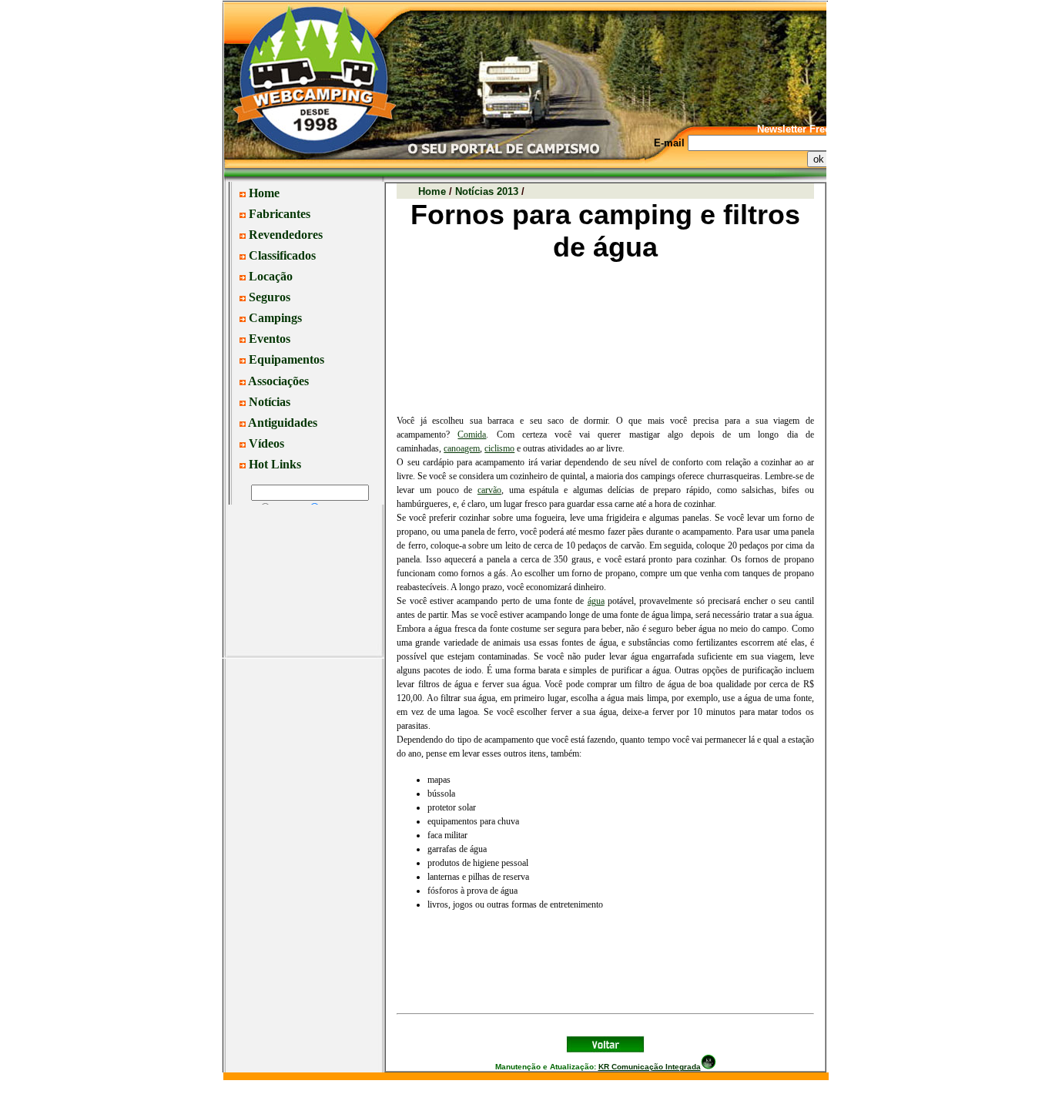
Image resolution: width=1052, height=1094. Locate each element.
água (596, 601)
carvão (489, 490)
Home (432, 191)
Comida (471, 434)
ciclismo (499, 448)
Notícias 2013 (486, 191)
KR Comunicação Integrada (649, 1066)
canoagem (462, 448)
